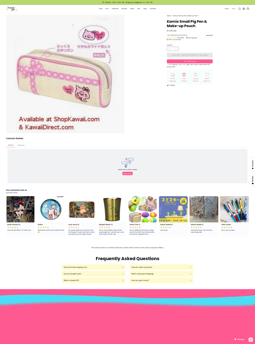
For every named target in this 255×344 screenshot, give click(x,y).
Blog (118, 316)
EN (233, 9)
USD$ (226, 9)
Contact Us (121, 306)
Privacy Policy (73, 319)
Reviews (120, 319)
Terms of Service (74, 316)
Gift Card (120, 313)
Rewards (71, 306)
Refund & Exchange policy (77, 309)
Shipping (120, 309)
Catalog (70, 313)
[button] (107, 9)
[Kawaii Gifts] (12, 8)
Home (169, 16)
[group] (127, 2)
